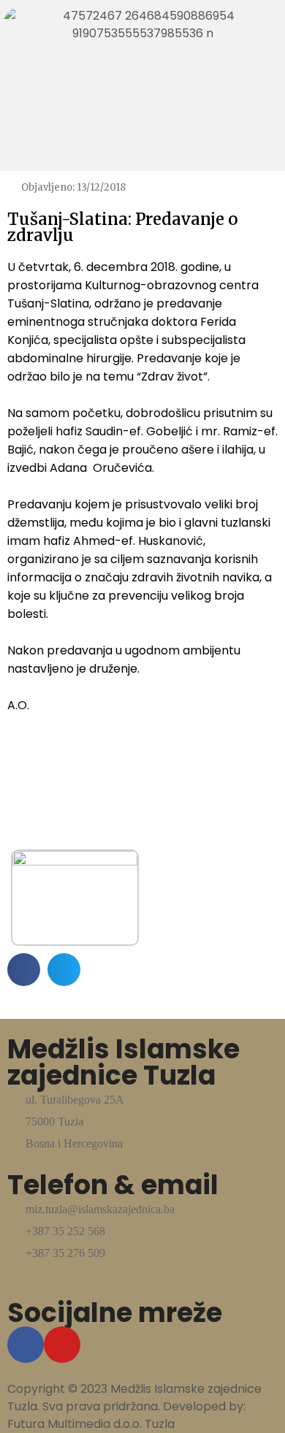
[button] (23, 969)
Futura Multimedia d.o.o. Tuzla (91, 1423)
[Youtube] (62, 1344)
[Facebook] (25, 1344)
